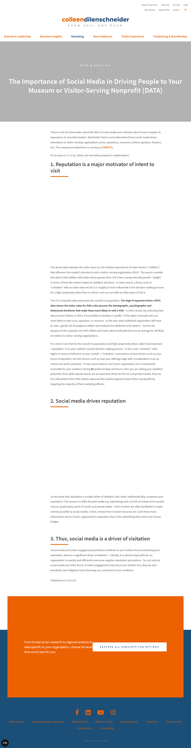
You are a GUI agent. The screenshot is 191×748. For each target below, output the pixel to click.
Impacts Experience (149, 5)
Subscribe (165, 5)
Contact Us (152, 722)
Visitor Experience (132, 36)
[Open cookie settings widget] (5, 743)
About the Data (103, 722)
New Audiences (102, 36)
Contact (176, 10)
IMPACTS (108, 147)
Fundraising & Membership (170, 36)
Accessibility (107, 728)
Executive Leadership (17, 36)
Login (185, 5)
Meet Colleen (16, 722)
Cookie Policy (84, 728)
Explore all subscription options (129, 646)
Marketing (77, 36)
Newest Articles (129, 722)
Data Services (79, 722)
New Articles (150, 10)
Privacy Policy (174, 722)
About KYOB (164, 10)
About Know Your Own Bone (48, 722)
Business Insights (51, 36)
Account (176, 5)
